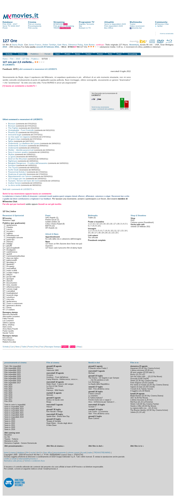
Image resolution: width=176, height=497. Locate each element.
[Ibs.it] (139, 42)
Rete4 (147, 391)
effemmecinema (13, 287)
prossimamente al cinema (15, 363)
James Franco (35, 45)
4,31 (139, 389)
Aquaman (134, 368)
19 (103, 233)
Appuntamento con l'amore (20, 176)
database (20, 453)
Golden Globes (51, 222)
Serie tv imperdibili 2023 (14, 409)
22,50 (144, 396)
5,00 (137, 398)
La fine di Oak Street (54, 386)
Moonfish (8, 435)
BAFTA (48, 226)
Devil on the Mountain (17, 159)
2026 (13, 26)
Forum (47, 54)
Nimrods (49, 395)
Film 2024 (8, 385)
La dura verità (14, 185)
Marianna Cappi (9, 220)
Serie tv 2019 (9, 429)
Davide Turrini (8, 333)
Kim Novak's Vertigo (54, 411)
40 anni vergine (136, 372)
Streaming (59, 22)
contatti (14, 459)
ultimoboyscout (13, 235)
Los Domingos (94, 382)
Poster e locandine (96, 222)
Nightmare (12, 161)
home (6, 453)
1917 (132, 398)
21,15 (139, 374)
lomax (9, 308)
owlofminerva (12, 252)
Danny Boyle (17, 45)
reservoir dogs (12, 295)
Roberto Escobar (9, 342)
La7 (142, 374)
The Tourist (13, 167)
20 (106, 233)
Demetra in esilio (11, 441)
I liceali (133, 389)
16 (111, 224)
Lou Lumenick (8, 321)
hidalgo (9, 244)
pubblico (35, 59)
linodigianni (11, 250)
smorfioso (11, 297)
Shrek (132, 381)
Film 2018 (8, 397)
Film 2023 (8, 387)
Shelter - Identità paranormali (21, 150)
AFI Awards (50, 228)
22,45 (141, 368)
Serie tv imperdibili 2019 (14, 417)
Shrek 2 (133, 404)
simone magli (12, 289)
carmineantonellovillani (16, 256)
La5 (143, 412)
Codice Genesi (14, 183)
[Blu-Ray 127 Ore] (169, 42)
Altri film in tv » (137, 446)
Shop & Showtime (138, 216)
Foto (110, 54)
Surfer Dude (13, 170)
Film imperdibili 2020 (12, 376)
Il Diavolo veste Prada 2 (98, 368)
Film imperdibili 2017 (12, 383)
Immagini (92, 229)
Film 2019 (8, 395)
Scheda (9, 54)
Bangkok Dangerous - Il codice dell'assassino (27, 163)
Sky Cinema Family (149, 381)
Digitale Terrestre (86, 24)
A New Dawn (51, 425)
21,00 (146, 387)
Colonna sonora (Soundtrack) (142, 222)
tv (42, 453)
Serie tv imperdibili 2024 (14, 407)
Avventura (134, 45)
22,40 (140, 404)
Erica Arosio (7, 338)
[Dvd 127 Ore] (160, 42)
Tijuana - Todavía (11, 439)
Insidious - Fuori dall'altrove (57, 377)
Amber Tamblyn (49, 45)
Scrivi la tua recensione (100, 107)
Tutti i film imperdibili (12, 366)
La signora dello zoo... (139, 408)
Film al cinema (34, 24)
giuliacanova (12, 225)
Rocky (132, 374)
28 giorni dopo (14, 139)
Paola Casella (8, 331)
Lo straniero (93, 396)
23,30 (146, 372)
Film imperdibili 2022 (12, 372)
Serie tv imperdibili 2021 (14, 413)
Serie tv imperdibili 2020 (14, 415)
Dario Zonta (7, 327)
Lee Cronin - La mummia (98, 411)
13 (101, 224)
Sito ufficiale (93, 237)
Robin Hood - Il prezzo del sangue (59, 384)
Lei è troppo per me (16, 178)
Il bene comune (94, 394)
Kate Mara (62, 45)
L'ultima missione (137, 370)
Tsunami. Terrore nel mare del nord (23, 181)
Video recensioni (137, 26)
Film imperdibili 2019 (12, 379)
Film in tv (134, 363)
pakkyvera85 (12, 260)
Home (5, 59)
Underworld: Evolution (17, 145)
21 (110, 233)
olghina (10, 233)
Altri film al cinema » (55, 446)
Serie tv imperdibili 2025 (115, 24)
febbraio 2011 (52, 47)
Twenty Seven (146, 389)
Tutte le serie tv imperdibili (14, 405)
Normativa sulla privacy (13, 461)
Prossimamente (35, 26)
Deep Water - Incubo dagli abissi (59, 423)
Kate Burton (89, 45)
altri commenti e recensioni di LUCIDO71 (38, 69)
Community (161, 22)
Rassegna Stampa (52, 347)
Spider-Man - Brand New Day (58, 416)
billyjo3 (9, 275)
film (12, 59)
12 (97, 224)
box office (48, 453)
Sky (80, 26)
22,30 (138, 381)
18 (118, 224)
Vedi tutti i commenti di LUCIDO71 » (18, 189)
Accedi (83, 453)
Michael (91, 373)
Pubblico (34, 54)
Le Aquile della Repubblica (98, 384)
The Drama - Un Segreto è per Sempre (103, 378)
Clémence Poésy (75, 45)
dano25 (10, 281)
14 (104, 224)
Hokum (49, 407)
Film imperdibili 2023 (12, 370)
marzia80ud (11, 268)
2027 (15, 24)
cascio (9, 229)
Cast (58, 54)
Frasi (119, 54)
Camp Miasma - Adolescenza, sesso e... (62, 379)
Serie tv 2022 (9, 423)
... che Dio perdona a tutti (98, 380)
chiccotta (10, 299)
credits (6, 459)
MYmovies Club (162, 24)
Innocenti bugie (14, 134)
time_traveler (12, 285)
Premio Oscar (51, 220)
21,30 (142, 391)
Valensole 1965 (52, 370)
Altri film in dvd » (95, 446)
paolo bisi (10, 240)
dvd (38, 453)
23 (116, 233)
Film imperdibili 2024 (12, 368)
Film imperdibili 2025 (113, 26)
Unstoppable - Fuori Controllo (21, 130)
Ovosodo (134, 379)
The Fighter (13, 128)
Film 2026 (7, 24)
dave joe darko (12, 258)
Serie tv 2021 (9, 425)
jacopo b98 (11, 277)
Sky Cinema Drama (160, 385)
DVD (132, 220)
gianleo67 (10, 264)
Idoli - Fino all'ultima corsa (98, 389)
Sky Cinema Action (151, 368)
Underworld (13, 148)
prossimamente (59, 453)
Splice (10, 141)
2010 (5, 47)
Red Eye (133, 402)
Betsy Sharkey (8, 325)
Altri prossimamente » (13, 446)
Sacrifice (49, 388)
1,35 (147, 400)
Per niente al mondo (138, 385)
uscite (32, 453)
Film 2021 (8, 391)
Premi (5, 28)
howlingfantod (12, 293)
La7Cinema (147, 402)
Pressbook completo (97, 240)
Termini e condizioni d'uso (34, 461)
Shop (79, 347)
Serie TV (6, 26)
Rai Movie (157, 376)
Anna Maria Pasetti (10, 329)
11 (94, 224)
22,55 (149, 385)
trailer (90, 453)
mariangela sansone (15, 237)
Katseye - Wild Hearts (55, 390)
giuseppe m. (11, 262)
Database (8, 22)
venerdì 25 (41, 47)
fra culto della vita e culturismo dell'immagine (63, 239)
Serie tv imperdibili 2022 (14, 411)
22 (113, 233)
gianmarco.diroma (14, 305)
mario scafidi (12, 270)
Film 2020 (8, 393)
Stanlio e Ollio (135, 406)
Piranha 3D (13, 132)
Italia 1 (151, 372)
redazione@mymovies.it (28, 459)
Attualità (109, 22)
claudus (10, 227)
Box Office (108, 28)
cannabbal (11, 291)
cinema (13, 453)
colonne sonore (73, 453)
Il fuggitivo (134, 391)
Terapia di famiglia (53, 421)
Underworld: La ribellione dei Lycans (24, 143)
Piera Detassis (8, 340)
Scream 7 (92, 407)
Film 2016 (8, 401)
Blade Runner (135, 396)
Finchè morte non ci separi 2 (99, 400)
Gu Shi (7, 437)
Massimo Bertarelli (10, 314)
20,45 (145, 406)
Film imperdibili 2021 (12, 374)
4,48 (140, 379)
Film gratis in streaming (63, 26)
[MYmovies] (23, 19)
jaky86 (9, 246)
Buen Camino (93, 418)
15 (108, 224)
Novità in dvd (94, 363)
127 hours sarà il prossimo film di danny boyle (63, 248)
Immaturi (12, 165)
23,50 (147, 370)
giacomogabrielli (13, 248)
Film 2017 (8, 399)
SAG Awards (50, 218)
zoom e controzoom (15, 303)
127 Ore (25, 59)
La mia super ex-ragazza (19, 137)
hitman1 (10, 242)
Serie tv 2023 (9, 421)
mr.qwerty (10, 266)
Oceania (49, 375)
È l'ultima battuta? (95, 398)
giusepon (10, 279)
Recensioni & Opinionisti (13, 216)
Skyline (11, 154)
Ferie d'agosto (135, 383)
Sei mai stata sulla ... (138, 376)
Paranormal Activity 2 (17, 172)
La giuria (12, 156)
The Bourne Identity (138, 410)
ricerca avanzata (166, 33)
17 (115, 224)
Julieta (133, 412)
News (77, 54)
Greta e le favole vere (55, 400)
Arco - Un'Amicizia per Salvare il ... (102, 402)
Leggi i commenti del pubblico (103, 109)
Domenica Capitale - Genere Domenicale (20, 443)
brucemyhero (12, 283)
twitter (160, 26)
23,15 (150, 376)
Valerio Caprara (9, 323)
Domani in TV (85, 28)
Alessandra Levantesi (11, 316)
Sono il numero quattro (18, 152)
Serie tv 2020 (9, 427)
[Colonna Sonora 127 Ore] (152, 42)
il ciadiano (11, 310)
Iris (151, 370)
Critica (21, 54)
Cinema (32, 22)
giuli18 (9, 254)
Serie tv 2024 (9, 419)
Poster (100, 54)
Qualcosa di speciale (17, 174)
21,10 (139, 412)
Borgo (48, 402)
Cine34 (145, 379)
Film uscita (33, 28)
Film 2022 (8, 389)
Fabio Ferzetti (8, 319)
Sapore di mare (136, 387)
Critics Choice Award (53, 224)
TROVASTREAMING (102, 453)
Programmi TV (86, 22)
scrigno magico (13, 273)
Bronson (11, 123)
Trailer (133, 24)
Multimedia (136, 22)
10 (99, 226)
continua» (100, 45)
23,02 (145, 383)
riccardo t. (11, 231)
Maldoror (49, 368)
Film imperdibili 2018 (12, 381)
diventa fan (137, 28)
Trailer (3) (92, 218)
